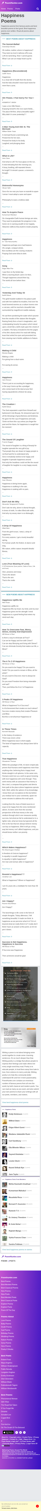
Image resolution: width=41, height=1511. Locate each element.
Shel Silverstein (7, 1379)
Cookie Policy (27, 1437)
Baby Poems (6, 1324)
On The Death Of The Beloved (13, 1427)
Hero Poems (6, 1346)
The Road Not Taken (9, 1405)
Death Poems (6, 1327)
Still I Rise (5, 1402)
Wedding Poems (7, 1336)
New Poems (6, 1291)
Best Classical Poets (9, 1300)
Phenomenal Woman (9, 1399)
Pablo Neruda (6, 1369)
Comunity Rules (8, 1443)
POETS (12, 1261)
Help (20, 1439)
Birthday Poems (7, 1333)
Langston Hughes (8, 1372)
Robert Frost (6, 1360)
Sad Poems (5, 1330)
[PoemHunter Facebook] (16, 1432)
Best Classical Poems (9, 1288)
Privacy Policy (20, 1443)
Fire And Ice (5, 1424)
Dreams (4, 1411)
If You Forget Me (7, 1408)
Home (3, 9)
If (1, 1421)
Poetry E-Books (7, 1349)
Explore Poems (7, 1304)
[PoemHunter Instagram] (24, 1432)
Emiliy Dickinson (7, 1376)
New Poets (5, 1294)
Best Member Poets (8, 1297)
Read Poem (6, 65)
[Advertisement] (20, 1490)
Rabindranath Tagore (9, 1385)
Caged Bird (5, 1418)
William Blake (6, 1382)
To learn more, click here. (9, 1508)
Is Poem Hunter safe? (28, 1441)
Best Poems (5, 1281)
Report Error (28, 1439)
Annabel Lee (6, 1415)
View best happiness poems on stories (17, 1250)
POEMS (4, 1261)
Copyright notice (15, 1437)
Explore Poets (6, 1307)
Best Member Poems (9, 1284)
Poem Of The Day (8, 1310)
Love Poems (6, 1320)
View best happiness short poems (15, 1102)
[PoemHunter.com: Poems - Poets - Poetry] (11, 3)
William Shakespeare (9, 1366)
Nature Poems (6, 1340)
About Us (5, 1437)
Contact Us (13, 1439)
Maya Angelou (6, 1363)
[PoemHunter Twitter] (20, 1432)
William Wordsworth (9, 1388)
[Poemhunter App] (8, 1432)
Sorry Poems (6, 1343)
